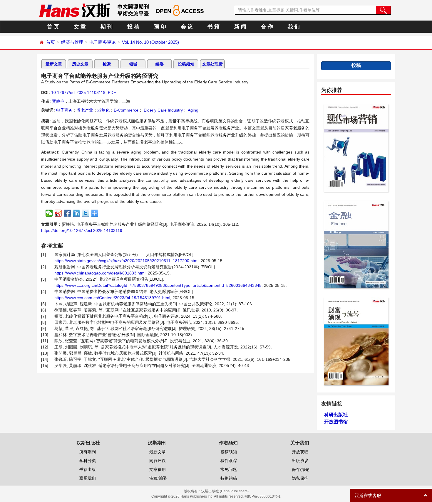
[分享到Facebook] (67, 213)
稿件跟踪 (228, 460)
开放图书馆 (336, 421)
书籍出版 (87, 469)
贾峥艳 (58, 101)
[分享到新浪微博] (58, 213)
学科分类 (87, 460)
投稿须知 (186, 64)
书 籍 (213, 27)
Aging (192, 110)
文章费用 (157, 469)
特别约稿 (228, 478)
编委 (159, 64)
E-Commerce (126, 110)
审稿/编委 (158, 478)
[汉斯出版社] (74, 10)
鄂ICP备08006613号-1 (263, 496)
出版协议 (300, 460)
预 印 (160, 27)
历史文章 (80, 64)
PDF (111, 92)
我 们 (294, 27)
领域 (133, 64)
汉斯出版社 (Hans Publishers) (225, 491)
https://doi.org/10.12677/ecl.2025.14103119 (81, 230)
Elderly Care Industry (163, 110)
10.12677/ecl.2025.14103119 (78, 92)
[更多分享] (94, 213)
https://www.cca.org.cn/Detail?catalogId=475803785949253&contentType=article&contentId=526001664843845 (158, 285)
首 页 (53, 27)
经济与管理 (72, 42)
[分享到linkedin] (76, 213)
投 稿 (133, 27)
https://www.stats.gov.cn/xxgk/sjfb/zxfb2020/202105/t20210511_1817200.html (126, 260)
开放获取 (300, 451)
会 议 (187, 27)
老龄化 (103, 110)
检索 (107, 64)
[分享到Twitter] (85, 213)
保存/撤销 (300, 469)
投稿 (356, 65)
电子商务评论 (102, 42)
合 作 (267, 27)
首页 (50, 42)
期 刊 (107, 27)
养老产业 (85, 110)
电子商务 (64, 110)
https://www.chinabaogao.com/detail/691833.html (99, 273)
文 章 (80, 27)
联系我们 (87, 478)
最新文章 (54, 64)
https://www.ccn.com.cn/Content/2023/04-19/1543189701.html (112, 297)
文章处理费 (212, 64)
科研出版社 (336, 414)
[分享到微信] (49, 213)
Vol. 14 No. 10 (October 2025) (150, 42)
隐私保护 (300, 478)
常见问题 (228, 469)
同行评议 (157, 460)
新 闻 (240, 27)
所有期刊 (87, 451)
